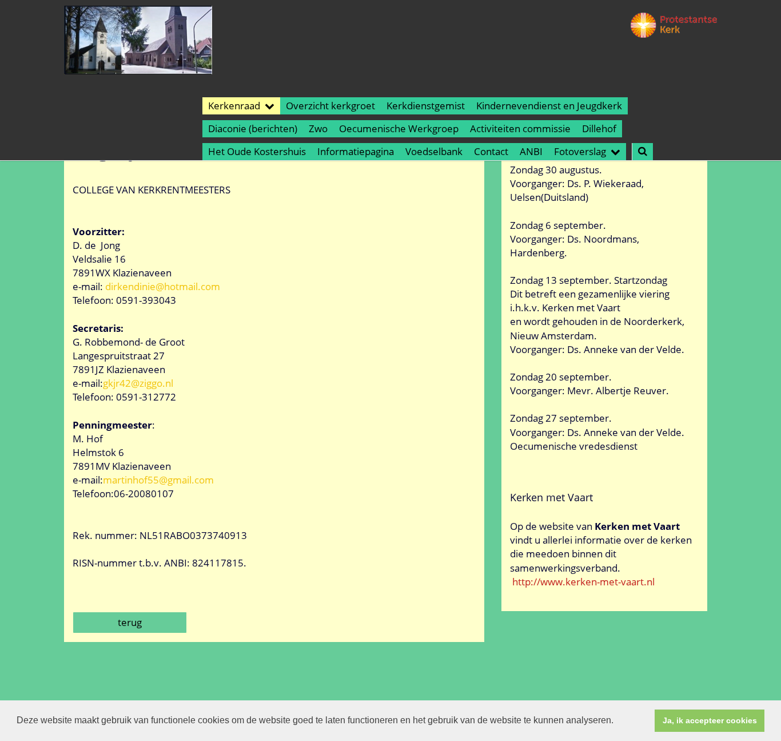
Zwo (318, 128)
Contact (491, 151)
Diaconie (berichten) (252, 128)
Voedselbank (434, 151)
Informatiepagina (355, 151)
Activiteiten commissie (520, 128)
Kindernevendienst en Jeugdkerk (549, 105)
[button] (617, 721)
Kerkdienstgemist (425, 105)
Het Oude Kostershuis (257, 151)
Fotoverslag (580, 151)
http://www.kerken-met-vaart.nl (583, 581)
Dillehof (599, 128)
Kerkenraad (234, 105)
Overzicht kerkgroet (330, 105)
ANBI (531, 151)
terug (130, 622)
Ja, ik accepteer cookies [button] (710, 720)
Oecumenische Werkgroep (399, 128)
